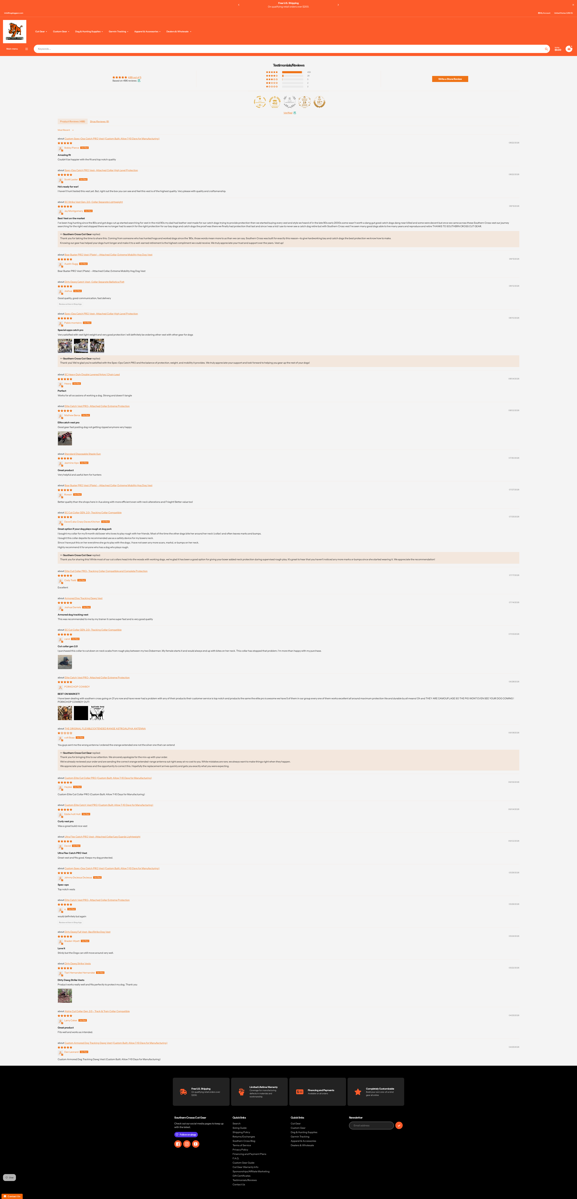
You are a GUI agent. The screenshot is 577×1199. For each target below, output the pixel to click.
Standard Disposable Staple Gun (83, 453)
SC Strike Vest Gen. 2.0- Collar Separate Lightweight (94, 201)
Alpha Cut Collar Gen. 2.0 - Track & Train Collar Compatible (97, 1011)
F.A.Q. (236, 1158)
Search (237, 1123)
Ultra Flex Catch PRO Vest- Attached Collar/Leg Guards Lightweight (102, 836)
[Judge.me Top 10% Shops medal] (319, 102)
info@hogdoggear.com (13, 13)
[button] (272, 72)
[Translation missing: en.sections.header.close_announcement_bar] (573, 4)
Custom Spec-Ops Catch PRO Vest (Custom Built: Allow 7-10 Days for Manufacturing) (112, 138)
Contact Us (239, 1184)
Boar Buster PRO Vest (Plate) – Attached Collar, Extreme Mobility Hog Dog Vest (108, 254)
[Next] (338, 4)
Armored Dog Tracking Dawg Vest (83, 598)
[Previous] (238, 4)
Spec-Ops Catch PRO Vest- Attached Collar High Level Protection (101, 170)
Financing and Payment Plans (249, 1153)
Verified (288, 112)
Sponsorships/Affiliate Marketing (251, 1171)
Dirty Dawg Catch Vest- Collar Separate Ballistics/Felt (94, 281)
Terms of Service (242, 1145)
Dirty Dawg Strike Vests (78, 963)
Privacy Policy (240, 1149)
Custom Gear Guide (243, 1162)
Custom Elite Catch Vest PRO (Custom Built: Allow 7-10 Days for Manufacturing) (109, 804)
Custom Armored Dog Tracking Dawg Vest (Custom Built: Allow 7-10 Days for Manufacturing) (116, 1042)
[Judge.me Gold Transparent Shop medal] (260, 102)
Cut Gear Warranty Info (245, 1167)
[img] (127, 77)
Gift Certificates (241, 1175)
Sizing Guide (240, 1127)
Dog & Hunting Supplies (304, 1132)
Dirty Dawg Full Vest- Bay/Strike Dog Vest (87, 931)
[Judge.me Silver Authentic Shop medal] (290, 102)
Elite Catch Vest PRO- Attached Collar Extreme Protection (97, 406)
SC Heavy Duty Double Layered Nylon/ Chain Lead (92, 374)
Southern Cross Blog (244, 1140)
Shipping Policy (241, 1132)
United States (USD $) (563, 13)
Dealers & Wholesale (302, 1145)
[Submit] (399, 1125)
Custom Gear (298, 1127)
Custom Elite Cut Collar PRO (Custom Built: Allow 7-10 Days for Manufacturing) (108, 777)
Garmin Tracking (300, 1136)
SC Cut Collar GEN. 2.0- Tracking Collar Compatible (93, 512)
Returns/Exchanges (244, 1136)
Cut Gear (296, 1123)
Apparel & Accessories (303, 1140)
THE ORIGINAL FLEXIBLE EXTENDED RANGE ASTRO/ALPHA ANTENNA (105, 728)
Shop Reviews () (99, 121)
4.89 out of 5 (134, 77)
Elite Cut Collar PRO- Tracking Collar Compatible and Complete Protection (106, 571)
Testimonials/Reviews (245, 1180)
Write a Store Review (450, 78)
